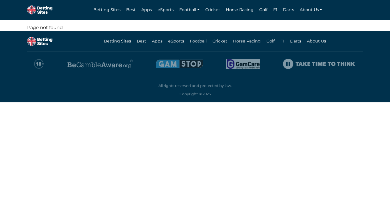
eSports (166, 9)
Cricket (212, 9)
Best (131, 9)
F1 (275, 9)
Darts (288, 9)
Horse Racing (240, 9)
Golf (263, 9)
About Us (309, 9)
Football (187, 9)
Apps (146, 9)
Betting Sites (106, 9)
